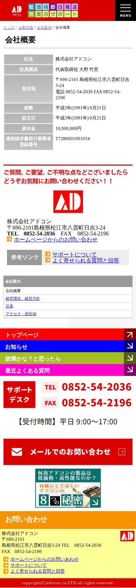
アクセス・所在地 (21, 314)
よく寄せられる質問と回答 (85, 260)
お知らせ (16, 347)
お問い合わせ (26, 519)
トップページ (22, 335)
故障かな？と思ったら (33, 359)
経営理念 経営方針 (23, 298)
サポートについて (74, 254)
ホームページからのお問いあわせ (44, 559)
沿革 (9, 306)
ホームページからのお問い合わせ (56, 239)
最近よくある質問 (27, 370)
